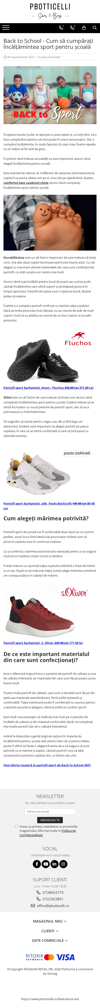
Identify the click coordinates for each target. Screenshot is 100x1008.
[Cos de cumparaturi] (84, 27)
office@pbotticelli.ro (52, 905)
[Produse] (6, 28)
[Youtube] (46, 864)
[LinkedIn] (54, 864)
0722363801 (52, 899)
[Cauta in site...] (95, 27)
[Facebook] (37, 864)
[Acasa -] (50, 11)
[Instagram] (63, 864)
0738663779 (52, 892)
